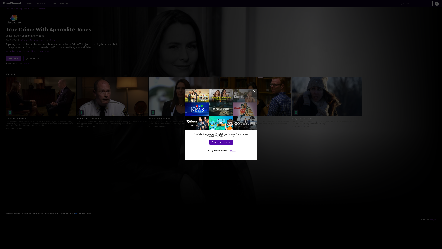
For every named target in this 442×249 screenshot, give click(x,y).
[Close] (254, 91)
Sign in (233, 151)
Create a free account (221, 142)
